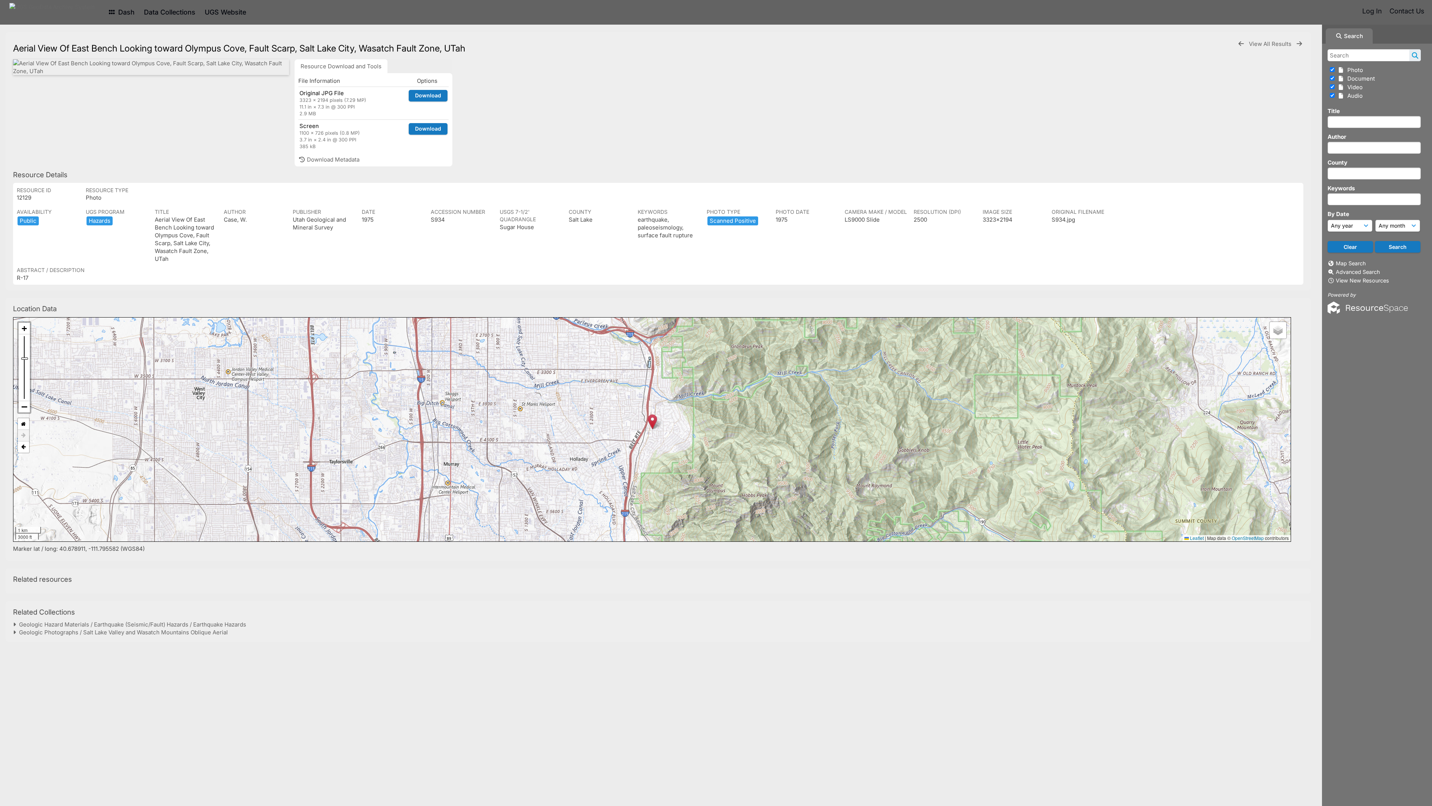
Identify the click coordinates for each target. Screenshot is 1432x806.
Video (1353, 87)
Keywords (1341, 188)
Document (1359, 78)
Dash (125, 12)
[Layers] (1278, 330)
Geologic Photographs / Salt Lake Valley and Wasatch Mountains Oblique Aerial (122, 632)
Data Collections (169, 12)
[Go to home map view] (23, 424)
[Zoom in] (24, 328)
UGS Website (225, 12)
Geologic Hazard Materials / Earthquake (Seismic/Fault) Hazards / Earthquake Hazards (131, 624)
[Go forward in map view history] (23, 435)
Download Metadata (332, 159)
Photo (1353, 70)
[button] (652, 421)
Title (1334, 111)
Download (428, 95)
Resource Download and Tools (341, 66)
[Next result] (1299, 44)
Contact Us (1406, 11)
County (1337, 162)
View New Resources (1362, 280)
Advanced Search (1358, 272)
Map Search (1351, 263)
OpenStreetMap (1248, 538)
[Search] (1415, 55)
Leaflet (1196, 538)
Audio (1353, 95)
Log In (1372, 11)
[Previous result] (1241, 44)
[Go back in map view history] (23, 447)
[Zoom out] (24, 406)
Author (1337, 136)
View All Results (1271, 43)
